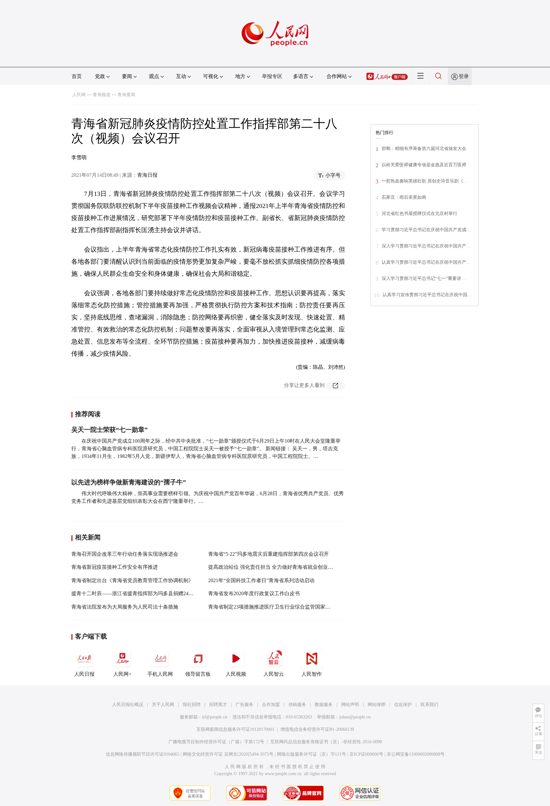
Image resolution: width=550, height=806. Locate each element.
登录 (464, 76)
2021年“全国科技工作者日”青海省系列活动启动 (261, 580)
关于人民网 (163, 704)
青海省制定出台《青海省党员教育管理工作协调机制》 (132, 580)
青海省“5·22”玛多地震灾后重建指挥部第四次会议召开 (268, 554)
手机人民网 (160, 674)
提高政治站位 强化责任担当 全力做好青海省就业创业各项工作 (278, 567)
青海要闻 (126, 94)
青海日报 (147, 175)
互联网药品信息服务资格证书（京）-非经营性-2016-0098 (326, 741)
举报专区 (272, 76)
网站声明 (350, 704)
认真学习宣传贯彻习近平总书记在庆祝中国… (427, 294)
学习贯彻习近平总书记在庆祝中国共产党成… (426, 229)
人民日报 (84, 674)
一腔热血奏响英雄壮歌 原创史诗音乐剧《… (425, 181)
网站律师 (376, 704)
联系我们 (429, 704)
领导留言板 (198, 674)
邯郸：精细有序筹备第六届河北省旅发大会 (424, 148)
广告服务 (244, 704)
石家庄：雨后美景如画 (404, 197)
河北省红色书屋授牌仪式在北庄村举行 (419, 213)
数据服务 (324, 704)
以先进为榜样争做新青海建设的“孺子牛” (128, 482)
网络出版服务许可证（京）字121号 (311, 754)
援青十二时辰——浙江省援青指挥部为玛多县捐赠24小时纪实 (140, 593)
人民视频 (236, 674)
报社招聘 (192, 704)
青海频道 (101, 94)
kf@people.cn (214, 717)
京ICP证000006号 (366, 754)
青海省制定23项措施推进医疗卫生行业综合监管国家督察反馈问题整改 (287, 607)
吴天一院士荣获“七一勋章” (109, 429)
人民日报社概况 (127, 704)
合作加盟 (271, 704)
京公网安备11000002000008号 (416, 754)
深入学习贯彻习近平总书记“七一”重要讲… (424, 278)
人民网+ (122, 674)
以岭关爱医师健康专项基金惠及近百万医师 (424, 164)
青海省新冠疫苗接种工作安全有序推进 (114, 567)
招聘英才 (218, 704)
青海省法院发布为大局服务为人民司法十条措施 (124, 607)
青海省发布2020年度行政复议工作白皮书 (254, 593)
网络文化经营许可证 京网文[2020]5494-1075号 (228, 754)
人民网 (79, 94)
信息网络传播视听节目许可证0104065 (142, 754)
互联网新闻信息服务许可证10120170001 (235, 729)
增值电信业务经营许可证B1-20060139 (317, 729)
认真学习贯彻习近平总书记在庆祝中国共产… (426, 262)
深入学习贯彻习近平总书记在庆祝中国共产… (426, 246)
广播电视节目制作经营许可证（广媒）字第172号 (216, 741)
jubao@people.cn (354, 717)
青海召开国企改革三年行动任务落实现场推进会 (124, 554)
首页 (77, 76)
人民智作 (311, 674)
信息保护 (403, 704)
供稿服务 (297, 704)
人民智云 (274, 674)
